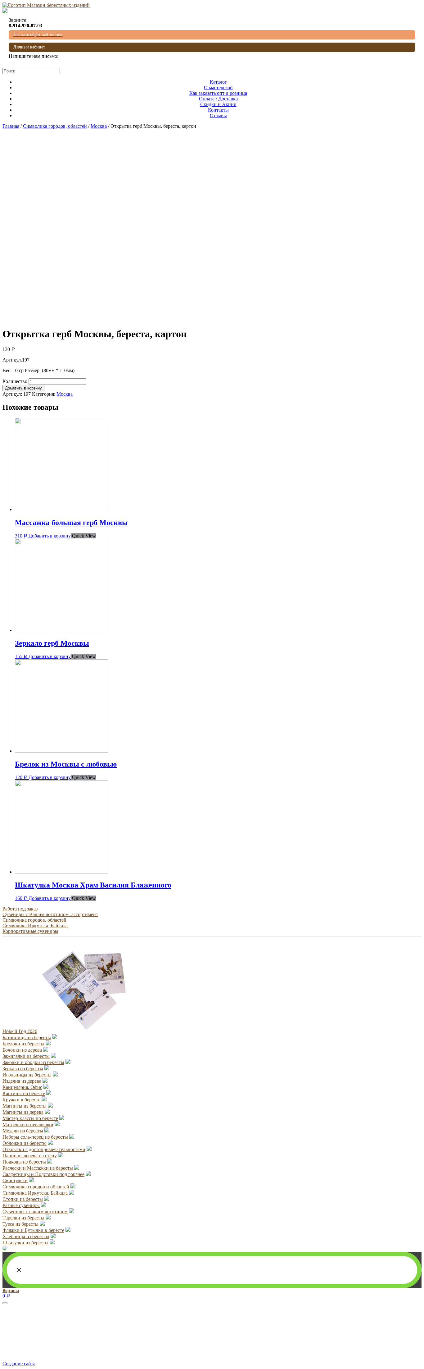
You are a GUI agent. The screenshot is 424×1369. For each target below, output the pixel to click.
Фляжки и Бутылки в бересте (33, 1230)
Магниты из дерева (22, 1112)
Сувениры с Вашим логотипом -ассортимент (50, 914)
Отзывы (218, 115)
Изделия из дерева (21, 1081)
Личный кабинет (29, 47)
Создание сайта (18, 1363)
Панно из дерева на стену (29, 1155)
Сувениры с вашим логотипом (35, 1211)
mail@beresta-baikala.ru (32, 61)
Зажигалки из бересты (26, 1056)
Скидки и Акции (218, 104)
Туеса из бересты (20, 1224)
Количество (14, 381)
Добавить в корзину (23, 388)
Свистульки (15, 1180)
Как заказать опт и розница (218, 93)
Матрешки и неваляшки (27, 1124)
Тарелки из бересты (23, 1217)
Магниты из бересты (24, 1106)
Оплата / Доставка (218, 98)
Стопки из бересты (22, 1199)
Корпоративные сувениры (30, 931)
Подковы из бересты (24, 1161)
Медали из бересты (22, 1130)
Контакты (218, 110)
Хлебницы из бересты (25, 1236)
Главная (10, 126)
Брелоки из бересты (23, 1043)
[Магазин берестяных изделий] (46, 5)
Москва (99, 126)
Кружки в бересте (21, 1099)
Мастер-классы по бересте (30, 1118)
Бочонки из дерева (22, 1050)
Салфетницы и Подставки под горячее (43, 1174)
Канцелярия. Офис (22, 1087)
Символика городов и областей (35, 1186)
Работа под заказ (20, 908)
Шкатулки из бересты (25, 1242)
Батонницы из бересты (26, 1037)
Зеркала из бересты (22, 1068)
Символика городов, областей (55, 126)
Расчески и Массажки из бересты (37, 1168)
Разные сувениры (21, 1205)
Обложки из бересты (24, 1143)
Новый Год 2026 (19, 1031)
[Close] (4, 1303)
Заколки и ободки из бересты (33, 1062)
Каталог (218, 82)
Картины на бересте (23, 1093)
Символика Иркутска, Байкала (35, 925)
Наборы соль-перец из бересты (35, 1137)
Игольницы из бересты (27, 1074)
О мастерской (218, 87)
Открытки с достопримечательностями (43, 1149)
